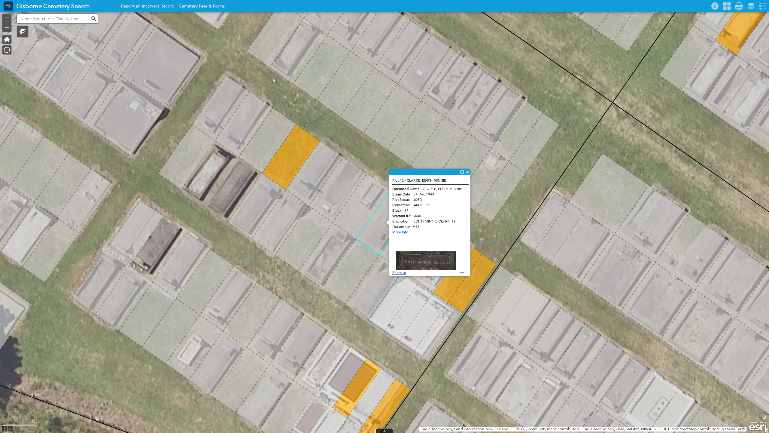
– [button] (7, 27)
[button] (23, 32)
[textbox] (53, 19)
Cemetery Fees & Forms (202, 7)
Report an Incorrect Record (148, 7)
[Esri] (757, 426)
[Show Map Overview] (766, 430)
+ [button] (7, 18)
